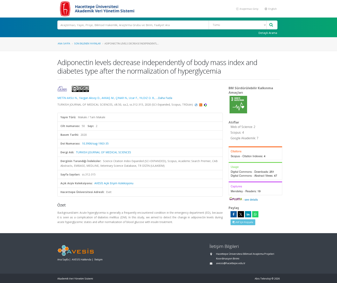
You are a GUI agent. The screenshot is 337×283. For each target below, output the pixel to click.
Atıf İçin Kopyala (244, 222)
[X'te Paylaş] (241, 214)
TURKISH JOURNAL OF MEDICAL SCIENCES (103, 152)
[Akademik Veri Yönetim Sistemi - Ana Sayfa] (65, 9)
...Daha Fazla (164, 98)
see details (251, 199)
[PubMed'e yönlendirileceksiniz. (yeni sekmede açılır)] (196, 104)
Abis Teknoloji (263, 278)
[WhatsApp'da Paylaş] (255, 214)
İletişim (98, 259)
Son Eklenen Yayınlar (87, 43)
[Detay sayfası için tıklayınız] (238, 104)
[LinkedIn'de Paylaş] (248, 214)
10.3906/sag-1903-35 (95, 143)
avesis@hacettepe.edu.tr (230, 263)
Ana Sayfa (64, 43)
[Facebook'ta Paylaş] (234, 214)
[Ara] (271, 25)
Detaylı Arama (267, 33)
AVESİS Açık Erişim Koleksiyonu (113, 183)
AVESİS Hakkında (81, 259)
